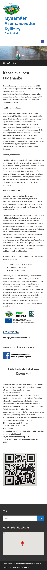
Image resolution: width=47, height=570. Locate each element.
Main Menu (11, 63)
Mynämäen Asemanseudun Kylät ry (21, 23)
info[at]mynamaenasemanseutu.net (16, 337)
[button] (22, 544)
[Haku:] (23, 518)
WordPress (16, 567)
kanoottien (28, 403)
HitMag (25, 567)
